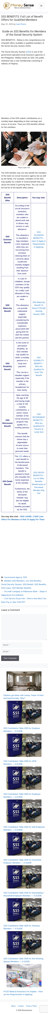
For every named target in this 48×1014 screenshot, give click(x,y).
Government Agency (13, 577)
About (13, 1006)
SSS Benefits (40, 584)
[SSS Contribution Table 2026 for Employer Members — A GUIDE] (24, 713)
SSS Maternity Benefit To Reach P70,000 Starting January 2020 (38, 308)
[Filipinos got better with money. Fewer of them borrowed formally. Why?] (24, 681)
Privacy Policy (31, 1006)
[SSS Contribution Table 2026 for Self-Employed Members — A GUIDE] (24, 811)
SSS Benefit (28, 584)
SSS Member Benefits (21, 588)
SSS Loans (6, 588)
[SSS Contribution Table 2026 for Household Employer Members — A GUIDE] (24, 844)
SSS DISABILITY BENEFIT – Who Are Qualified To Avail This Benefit (39, 366)
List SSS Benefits (33, 581)
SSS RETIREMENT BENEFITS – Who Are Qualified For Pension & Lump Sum (39, 423)
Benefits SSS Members (14, 581)
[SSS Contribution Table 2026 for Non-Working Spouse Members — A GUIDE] (24, 943)
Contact (21, 1006)
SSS (29, 52)
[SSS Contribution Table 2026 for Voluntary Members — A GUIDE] (24, 910)
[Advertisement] (24, 92)
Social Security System (11, 584)
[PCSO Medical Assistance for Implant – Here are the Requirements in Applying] (24, 976)
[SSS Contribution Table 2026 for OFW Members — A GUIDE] (24, 746)
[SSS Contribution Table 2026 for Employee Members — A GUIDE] (24, 779)
